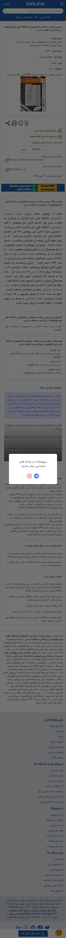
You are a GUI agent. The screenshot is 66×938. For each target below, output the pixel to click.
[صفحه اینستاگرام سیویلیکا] (29, 476)
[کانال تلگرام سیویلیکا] (36, 476)
